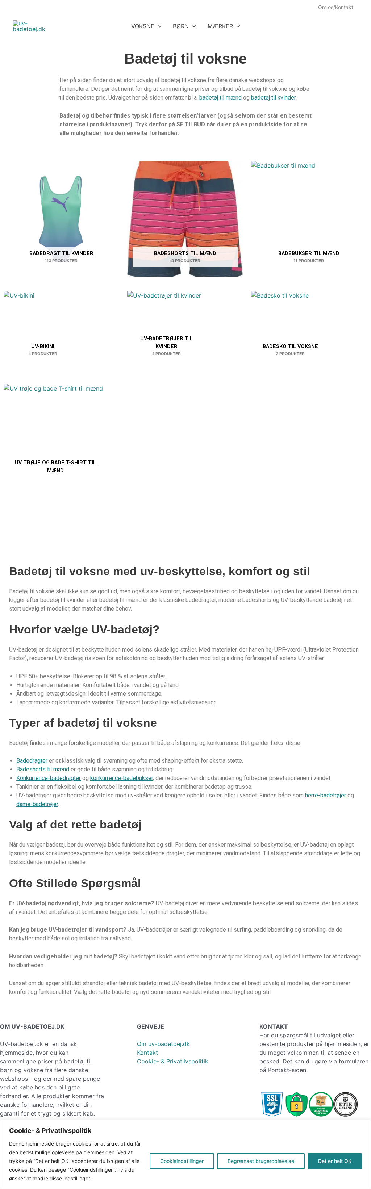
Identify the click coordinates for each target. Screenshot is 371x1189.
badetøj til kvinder (273, 97)
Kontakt (147, 1052)
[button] (158, 26)
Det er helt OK (334, 1161)
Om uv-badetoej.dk (163, 1043)
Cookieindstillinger (182, 1161)
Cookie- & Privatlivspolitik (172, 1061)
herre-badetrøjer (325, 795)
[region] (185, 1154)
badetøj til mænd (220, 97)
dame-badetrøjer (37, 804)
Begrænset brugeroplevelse (261, 1161)
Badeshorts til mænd (42, 769)
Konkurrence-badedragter (48, 778)
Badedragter (31, 760)
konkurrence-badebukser (121, 778)
